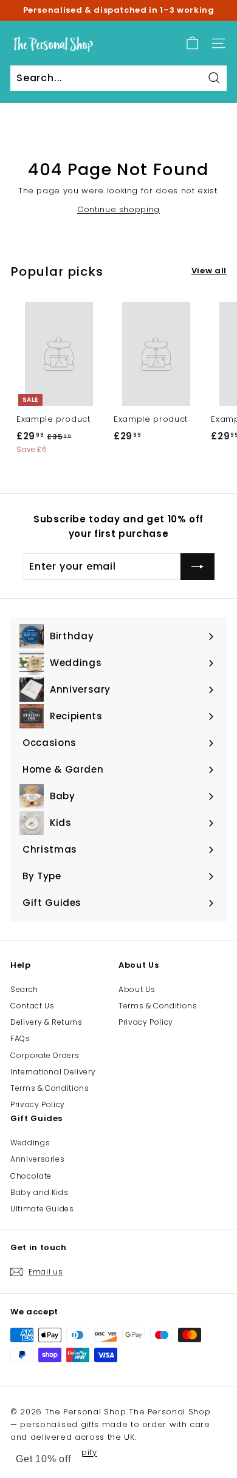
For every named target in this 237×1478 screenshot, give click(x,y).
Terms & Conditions (49, 1088)
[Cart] (192, 43)
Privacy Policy (37, 1104)
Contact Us (32, 1005)
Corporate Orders (44, 1055)
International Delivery (52, 1072)
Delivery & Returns (46, 1022)
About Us (136, 989)
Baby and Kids (39, 1192)
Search (24, 989)
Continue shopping (118, 209)
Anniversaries (37, 1159)
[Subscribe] (197, 566)
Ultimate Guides (42, 1208)
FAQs (20, 1038)
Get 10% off (43, 1459)
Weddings (30, 1142)
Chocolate (31, 1176)
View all (209, 270)
